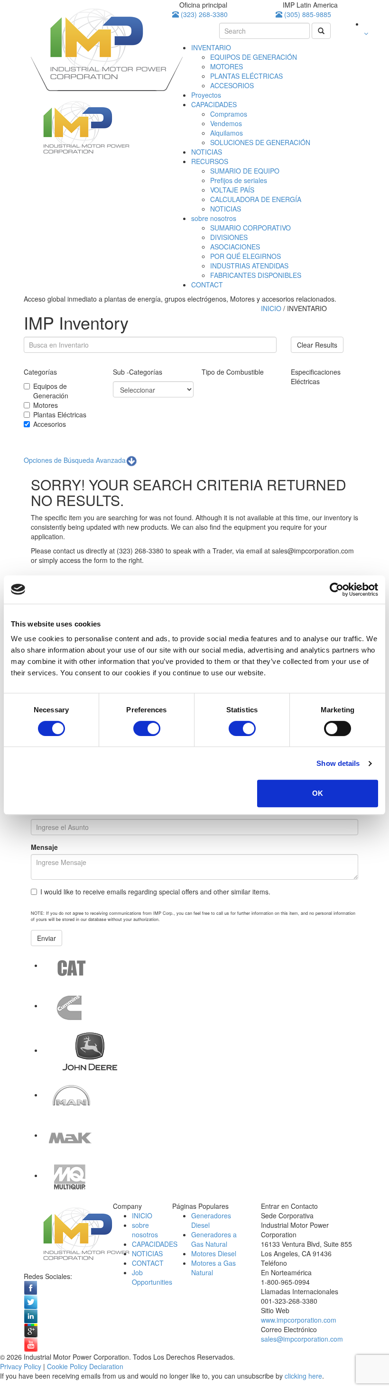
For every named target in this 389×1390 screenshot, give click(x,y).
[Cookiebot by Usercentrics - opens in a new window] (336, 589)
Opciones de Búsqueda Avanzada (75, 460)
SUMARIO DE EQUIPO (244, 170)
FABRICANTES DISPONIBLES (255, 275)
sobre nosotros (213, 218)
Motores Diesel (213, 1253)
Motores (45, 405)
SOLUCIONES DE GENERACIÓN (260, 142)
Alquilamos (226, 133)
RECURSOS (209, 161)
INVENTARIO (211, 47)
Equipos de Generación (50, 390)
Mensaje (44, 847)
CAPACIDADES (214, 104)
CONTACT (207, 284)
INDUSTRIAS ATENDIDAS (249, 265)
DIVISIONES (229, 237)
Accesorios (49, 424)
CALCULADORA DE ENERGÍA (255, 199)
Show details (338, 763)
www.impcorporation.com (298, 1320)
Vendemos (226, 123)
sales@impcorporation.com (302, 1339)
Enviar (46, 938)
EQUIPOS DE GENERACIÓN (253, 57)
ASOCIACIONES (235, 246)
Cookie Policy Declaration (85, 1366)
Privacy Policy (20, 1366)
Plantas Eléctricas (59, 414)
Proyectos (206, 95)
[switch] (146, 728)
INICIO (272, 308)
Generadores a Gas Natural (214, 1239)
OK (317, 793)
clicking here (303, 1376)
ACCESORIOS (232, 85)
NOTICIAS (206, 151)
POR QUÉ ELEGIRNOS (245, 256)
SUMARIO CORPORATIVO (250, 227)
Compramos (228, 114)
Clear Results (317, 345)
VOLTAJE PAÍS (232, 189)
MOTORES (226, 66)
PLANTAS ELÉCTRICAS (246, 76)
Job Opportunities (152, 1277)
